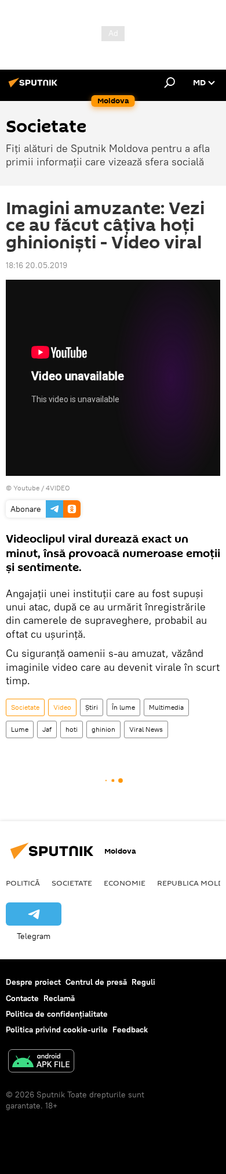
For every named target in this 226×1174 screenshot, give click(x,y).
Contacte (22, 998)
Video (62, 707)
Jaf (47, 729)
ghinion (103, 729)
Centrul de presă (96, 982)
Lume (19, 729)
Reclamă (59, 998)
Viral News (146, 729)
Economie (124, 882)
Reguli (143, 982)
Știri (91, 707)
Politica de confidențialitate (57, 1014)
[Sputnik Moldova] (35, 87)
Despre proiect (33, 982)
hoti (71, 729)
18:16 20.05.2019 (36, 265)
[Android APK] (41, 1062)
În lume (123, 707)
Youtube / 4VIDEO (41, 487)
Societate (25, 707)
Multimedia (166, 707)
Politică (23, 882)
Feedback (130, 1029)
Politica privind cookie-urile (57, 1029)
